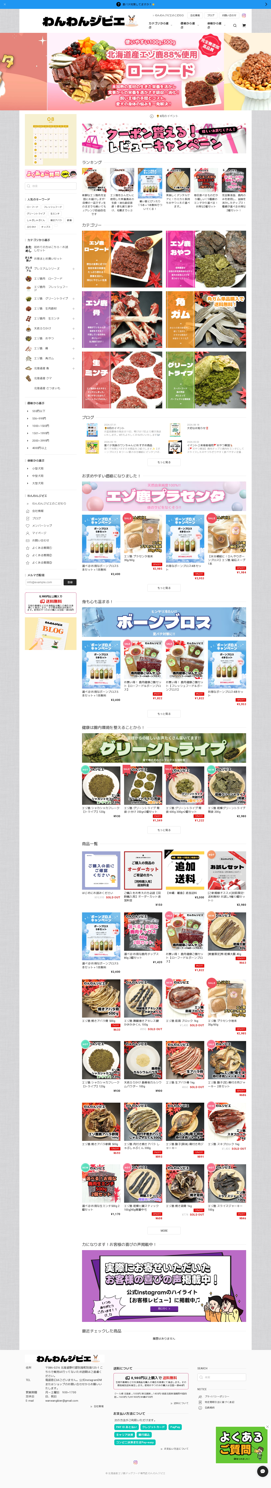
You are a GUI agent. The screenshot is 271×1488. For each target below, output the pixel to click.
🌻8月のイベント (166, 116)
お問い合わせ (229, 15)
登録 (70, 582)
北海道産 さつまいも (47, 388)
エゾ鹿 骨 (41, 348)
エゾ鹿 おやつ (44, 338)
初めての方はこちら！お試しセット (51, 249)
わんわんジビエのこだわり (169, 15)
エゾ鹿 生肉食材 (45, 308)
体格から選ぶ (214, 25)
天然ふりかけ (42, 328)
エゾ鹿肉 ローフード (48, 278)
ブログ (210, 15)
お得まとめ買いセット (48, 258)
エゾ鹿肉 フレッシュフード (51, 288)
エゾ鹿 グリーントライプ (51, 298)
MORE (164, 1230)
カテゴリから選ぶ (158, 25)
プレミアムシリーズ (47, 268)
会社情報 (195, 15)
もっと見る (164, 462)
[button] (51, 72)
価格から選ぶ (188, 25)
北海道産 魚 (41, 368)
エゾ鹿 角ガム (44, 358)
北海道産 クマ (43, 378)
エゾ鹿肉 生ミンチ (47, 318)
